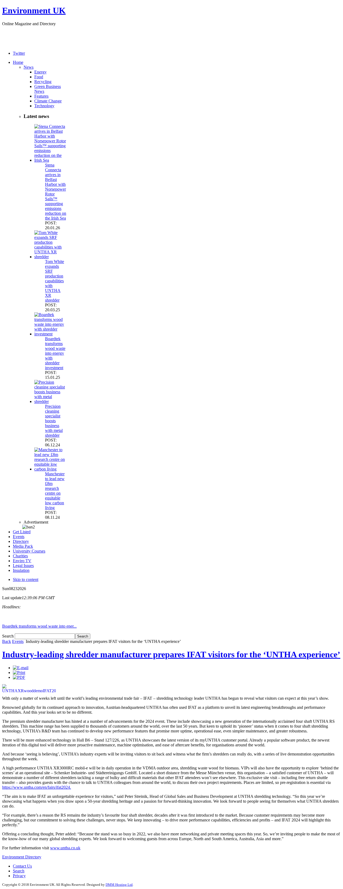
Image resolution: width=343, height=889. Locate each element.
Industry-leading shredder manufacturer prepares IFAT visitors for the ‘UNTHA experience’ (171, 654)
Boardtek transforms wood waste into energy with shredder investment (55, 353)
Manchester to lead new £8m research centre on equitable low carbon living (55, 491)
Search (8, 636)
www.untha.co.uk (65, 848)
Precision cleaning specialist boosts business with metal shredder (54, 421)
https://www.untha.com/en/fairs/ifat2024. (36, 787)
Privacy (19, 875)
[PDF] (19, 677)
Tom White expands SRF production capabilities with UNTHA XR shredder (54, 280)
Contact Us (22, 866)
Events (18, 641)
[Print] (19, 672)
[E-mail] (20, 667)
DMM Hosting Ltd (119, 885)
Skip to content (25, 579)
